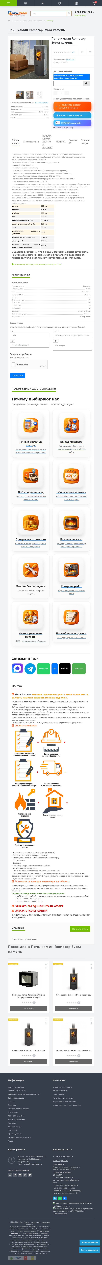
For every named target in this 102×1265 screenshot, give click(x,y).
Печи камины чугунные (63, 1098)
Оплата (11, 1101)
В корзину (29, 1009)
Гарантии (12, 1105)
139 (89, 297)
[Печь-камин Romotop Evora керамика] (73, 978)
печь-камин (20, 264)
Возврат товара (15, 1126)
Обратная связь (80, 15)
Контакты (12, 1123)
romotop (29, 264)
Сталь (88, 311)
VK (54, 669)
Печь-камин (85, 291)
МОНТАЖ (60, 141)
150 (89, 300)
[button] (42, 3)
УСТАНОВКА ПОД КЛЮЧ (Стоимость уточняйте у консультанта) (69, 77)
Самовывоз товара (16, 1098)
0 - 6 (85, 294)
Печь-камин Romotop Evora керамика (73, 995)
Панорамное (85, 316)
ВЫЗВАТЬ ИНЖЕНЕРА (17, 1091)
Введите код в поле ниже (19, 357)
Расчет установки (89, 1250)
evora (36, 264)
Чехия (88, 289)
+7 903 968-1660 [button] (62, 1156)
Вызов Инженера (89, 1242)
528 (89, 305)
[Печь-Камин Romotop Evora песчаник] (73, 1034)
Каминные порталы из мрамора (67, 1105)
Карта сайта (13, 1130)
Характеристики (31, 141)
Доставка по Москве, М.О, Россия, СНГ (24, 1094)
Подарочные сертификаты (19, 1137)
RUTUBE (65, 669)
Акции (10, 1141)
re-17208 (57, 264)
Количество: (58, 89)
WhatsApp (43, 669)
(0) (73, 52)
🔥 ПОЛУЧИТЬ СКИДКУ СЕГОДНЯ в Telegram (70, 106)
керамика (81, 311)
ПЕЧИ (16, 21)
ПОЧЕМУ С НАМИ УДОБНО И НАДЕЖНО (47, 141)
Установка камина (16, 1087)
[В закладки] (46, 964)
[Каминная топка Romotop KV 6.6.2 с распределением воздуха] (28, 978)
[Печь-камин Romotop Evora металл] (28, 1034)
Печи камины (59, 1094)
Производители (15, 1134)
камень (42, 264)
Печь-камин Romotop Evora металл (28, 1050)
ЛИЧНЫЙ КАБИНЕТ (16, 1116)
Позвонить (79, 669)
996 (89, 303)
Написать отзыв (80, 929)
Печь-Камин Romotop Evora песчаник (73, 1050)
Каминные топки (60, 1091)
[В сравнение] (46, 968)
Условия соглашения (17, 1119)
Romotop (70, 59)
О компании (13, 1112)
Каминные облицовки (62, 1087)
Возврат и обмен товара (18, 1108)
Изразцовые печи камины (32, 21)
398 (89, 308)
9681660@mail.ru (60, 1160)
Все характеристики (41, 102)
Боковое (87, 314)
